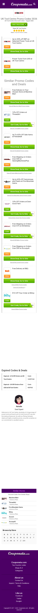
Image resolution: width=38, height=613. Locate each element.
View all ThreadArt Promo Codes (19, 128)
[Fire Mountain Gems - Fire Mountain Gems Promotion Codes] (7, 181)
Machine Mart (13, 497)
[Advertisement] (19, 327)
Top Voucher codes (19, 565)
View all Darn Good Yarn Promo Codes (19, 218)
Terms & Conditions (19, 287)
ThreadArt (12, 502)
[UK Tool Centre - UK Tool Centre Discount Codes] (7, 41)
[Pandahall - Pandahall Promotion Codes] (7, 137)
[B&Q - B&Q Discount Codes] (7, 271)
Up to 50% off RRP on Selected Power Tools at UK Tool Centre (23, 41)
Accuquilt (12, 521)
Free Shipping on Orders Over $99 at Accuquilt (21, 247)
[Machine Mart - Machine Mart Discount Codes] (7, 92)
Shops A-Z (19, 568)
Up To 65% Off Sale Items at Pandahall (22, 136)
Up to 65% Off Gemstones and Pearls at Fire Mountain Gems (23, 181)
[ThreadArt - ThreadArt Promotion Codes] (7, 114)
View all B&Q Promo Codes (19, 284)
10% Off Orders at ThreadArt (19, 113)
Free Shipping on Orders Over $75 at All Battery (21, 225)
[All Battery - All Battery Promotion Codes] (7, 226)
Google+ (19, 601)
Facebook (19, 596)
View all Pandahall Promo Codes (19, 150)
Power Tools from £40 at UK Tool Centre (22, 60)
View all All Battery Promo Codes (19, 240)
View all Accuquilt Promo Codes (19, 262)
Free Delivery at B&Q (20, 268)
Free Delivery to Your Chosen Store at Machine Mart (22, 92)
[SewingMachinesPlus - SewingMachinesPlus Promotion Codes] (7, 159)
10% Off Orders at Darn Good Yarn (21, 203)
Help (19, 586)
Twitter (19, 598)
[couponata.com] (21, 3)
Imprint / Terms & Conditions (19, 583)
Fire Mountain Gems (16, 507)
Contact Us (19, 580)
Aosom (11, 517)
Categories (19, 571)
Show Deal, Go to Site (19, 51)
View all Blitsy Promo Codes (19, 309)
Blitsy (11, 512)
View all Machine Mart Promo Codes (19, 106)
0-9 (24, 541)
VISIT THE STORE (18, 24)
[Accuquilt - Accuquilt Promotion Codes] (7, 248)
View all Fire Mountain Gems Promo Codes (19, 195)
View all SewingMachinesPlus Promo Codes (19, 173)
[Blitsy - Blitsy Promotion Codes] (7, 295)
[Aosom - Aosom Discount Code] (4, 518)
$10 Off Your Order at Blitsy (23, 293)
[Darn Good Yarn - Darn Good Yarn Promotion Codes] (7, 204)
